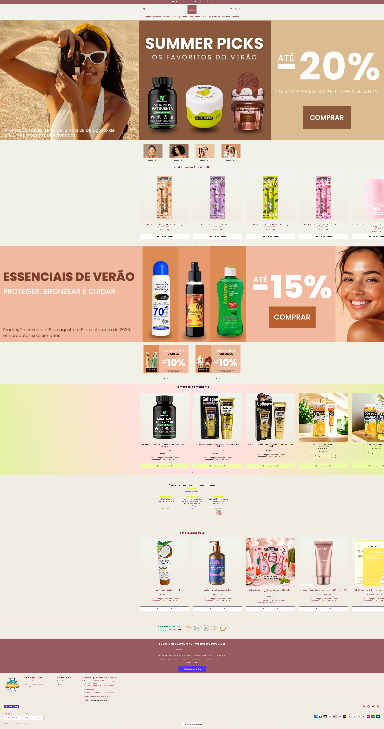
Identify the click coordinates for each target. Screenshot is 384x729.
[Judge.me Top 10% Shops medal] (223, 628)
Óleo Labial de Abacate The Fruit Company (270, 225)
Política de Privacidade (192, 663)
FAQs (59, 684)
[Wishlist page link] (231, 9)
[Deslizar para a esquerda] (187, 243)
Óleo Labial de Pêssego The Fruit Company (164, 225)
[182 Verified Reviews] (12, 692)
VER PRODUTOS (152, 160)
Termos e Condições (32, 681)
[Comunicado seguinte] (241, 2)
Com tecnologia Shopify (24, 724)
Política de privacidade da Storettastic (34, 685)
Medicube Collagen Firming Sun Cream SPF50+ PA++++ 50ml (323, 590)
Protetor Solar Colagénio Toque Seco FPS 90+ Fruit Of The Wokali (217, 445)
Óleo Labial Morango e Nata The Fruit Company (323, 225)
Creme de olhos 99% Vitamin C (323, 444)
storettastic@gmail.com (98, 700)
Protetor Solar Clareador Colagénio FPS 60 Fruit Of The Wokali (270, 445)
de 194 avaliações (192, 491)
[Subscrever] (208, 649)
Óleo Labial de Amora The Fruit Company (217, 225)
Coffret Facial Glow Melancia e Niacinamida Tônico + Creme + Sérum (270, 591)
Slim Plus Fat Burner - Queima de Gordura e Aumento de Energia (164, 445)
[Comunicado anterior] (142, 2)
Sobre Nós (60, 681)
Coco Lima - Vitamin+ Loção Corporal (164, 590)
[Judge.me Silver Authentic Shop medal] (197, 628)
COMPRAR (165, 379)
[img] (192, 488)
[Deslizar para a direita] (196, 243)
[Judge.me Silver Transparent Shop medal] (206, 628)
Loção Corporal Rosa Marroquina (217, 590)
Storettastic (13, 724)
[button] (144, 9)
